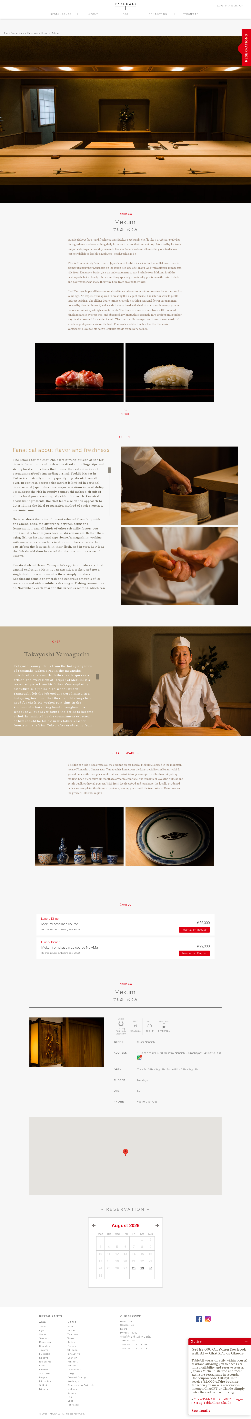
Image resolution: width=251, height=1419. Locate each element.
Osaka (43, 1334)
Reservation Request (194, 929)
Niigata (43, 1389)
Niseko (43, 1369)
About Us (126, 1321)
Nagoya (43, 1357)
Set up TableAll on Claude (212, 1403)
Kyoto (42, 1330)
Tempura (72, 1334)
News (123, 1328)
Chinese (72, 1350)
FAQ (125, 14)
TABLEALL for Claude (133, 1344)
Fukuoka (44, 1353)
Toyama (44, 1350)
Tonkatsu (73, 1404)
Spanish (72, 1357)
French (71, 1346)
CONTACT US (158, 14)
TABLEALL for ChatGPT (134, 1348)
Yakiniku (72, 1361)
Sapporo (44, 1338)
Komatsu (44, 1346)
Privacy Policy (128, 1332)
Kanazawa (32, 33)
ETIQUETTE (190, 14)
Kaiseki (72, 1330)
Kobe (42, 1365)
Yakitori (72, 1365)
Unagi (71, 1373)
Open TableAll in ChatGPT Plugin (218, 1399)
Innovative (73, 1353)
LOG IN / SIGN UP (230, 5)
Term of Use (127, 1340)
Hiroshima (45, 1381)
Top (5, 33)
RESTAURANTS (60, 14)
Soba (70, 1400)
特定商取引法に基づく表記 (135, 1336)
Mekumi (55, 33)
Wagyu (71, 1338)
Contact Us (127, 1325)
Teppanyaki (74, 1369)
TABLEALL (125, 6)
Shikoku (44, 1385)
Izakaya (72, 1389)
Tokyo (42, 1326)
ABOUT (93, 14)
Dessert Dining (76, 1377)
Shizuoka (45, 1373)
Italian (71, 1342)
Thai (70, 1397)
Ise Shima (45, 1361)
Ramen (71, 1393)
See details (201, 1411)
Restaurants (17, 33)
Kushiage (73, 1381)
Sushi (44, 33)
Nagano (43, 1377)
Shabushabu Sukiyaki (81, 1385)
